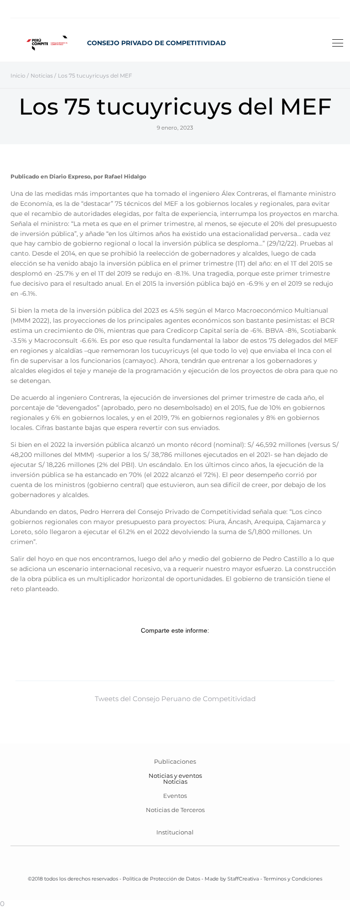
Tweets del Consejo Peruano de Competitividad (175, 698)
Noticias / (43, 75)
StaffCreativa (243, 879)
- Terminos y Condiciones (290, 879)
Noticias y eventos (175, 775)
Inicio (18, 75)
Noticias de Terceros (175, 809)
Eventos (175, 795)
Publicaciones (175, 761)
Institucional (175, 832)
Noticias (175, 781)
